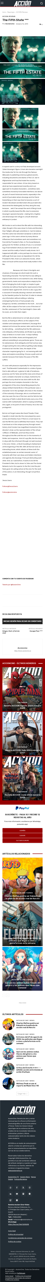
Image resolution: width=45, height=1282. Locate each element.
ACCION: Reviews (22, 12)
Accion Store (25, 1177)
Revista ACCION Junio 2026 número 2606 (22, 796)
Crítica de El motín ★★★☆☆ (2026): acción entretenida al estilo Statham (29, 1070)
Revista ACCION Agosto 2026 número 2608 (22, 706)
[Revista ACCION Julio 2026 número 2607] (22, 734)
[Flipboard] (23, 1194)
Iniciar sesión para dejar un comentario (22, 621)
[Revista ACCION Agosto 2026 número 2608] (22, 689)
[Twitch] (10, 1200)
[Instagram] (29, 1187)
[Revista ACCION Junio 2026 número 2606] (22, 778)
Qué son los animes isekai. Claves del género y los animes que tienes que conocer (22, 985)
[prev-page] (3, 995)
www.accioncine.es (15, 1170)
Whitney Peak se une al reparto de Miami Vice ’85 (27, 1085)
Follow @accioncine (9, 492)
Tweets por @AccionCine (11, 584)
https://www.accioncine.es (22, 651)
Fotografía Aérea (20, 1179)
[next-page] (7, 995)
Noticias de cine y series (22, 893)
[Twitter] (23, 1187)
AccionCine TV (13, 1177)
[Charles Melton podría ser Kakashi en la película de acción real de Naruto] (22, 880)
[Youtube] (17, 1194)
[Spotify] (17, 1200)
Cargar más (22, 1094)
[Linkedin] (10, 1194)
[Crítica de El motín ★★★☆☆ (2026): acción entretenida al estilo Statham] (8, 1069)
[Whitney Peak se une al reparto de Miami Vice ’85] (8, 1084)
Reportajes (11, 12)
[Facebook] (17, 1187)
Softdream (21, 1273)
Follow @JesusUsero (10, 486)
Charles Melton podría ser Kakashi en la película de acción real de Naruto (23, 897)
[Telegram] (29, 1194)
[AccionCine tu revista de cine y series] (22, 1109)
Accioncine (9, 24)
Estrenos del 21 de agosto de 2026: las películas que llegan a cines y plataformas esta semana (22, 940)
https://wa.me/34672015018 (18, 1224)
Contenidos (22, 702)
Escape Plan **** (36, 631)
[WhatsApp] (10, 1187)
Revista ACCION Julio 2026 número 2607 (22, 751)
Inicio (4, 12)
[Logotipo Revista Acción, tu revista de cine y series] (22, 3)
